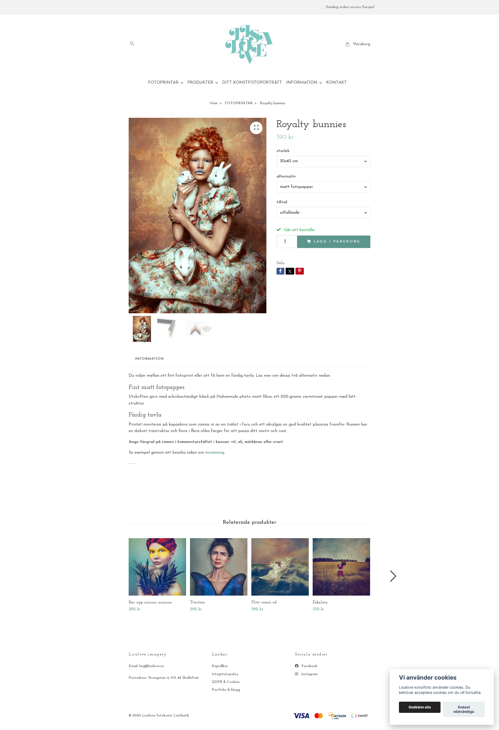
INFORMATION (301, 83)
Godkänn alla (420, 707)
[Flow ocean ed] (280, 567)
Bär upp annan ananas (150, 602)
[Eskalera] (341, 567)
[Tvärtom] (218, 567)
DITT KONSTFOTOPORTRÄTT (252, 83)
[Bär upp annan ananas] (157, 567)
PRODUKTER (200, 83)
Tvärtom (197, 602)
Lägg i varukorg (337, 241)
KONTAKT (336, 83)
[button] (392, 576)
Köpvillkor (220, 666)
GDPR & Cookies (226, 682)
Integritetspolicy (225, 674)
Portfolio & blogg (226, 690)
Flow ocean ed (264, 602)
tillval (282, 202)
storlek (283, 151)
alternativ (286, 176)
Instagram (309, 674)
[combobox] (323, 161)
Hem (214, 103)
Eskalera (320, 602)
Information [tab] (149, 359)
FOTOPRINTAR (163, 83)
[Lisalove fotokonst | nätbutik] (249, 44)
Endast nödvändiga (464, 709)
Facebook (308, 666)
